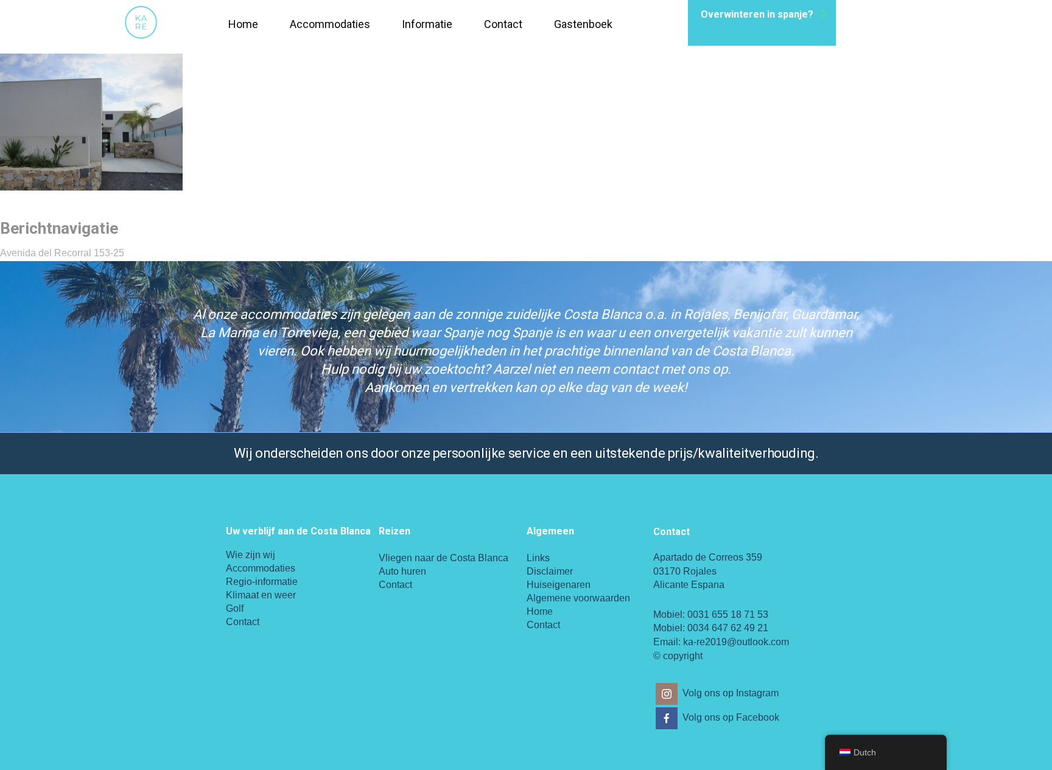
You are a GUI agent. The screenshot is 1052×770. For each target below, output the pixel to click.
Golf (235, 608)
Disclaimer (550, 571)
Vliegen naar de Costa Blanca (443, 558)
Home (243, 24)
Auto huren (402, 571)
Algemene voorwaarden (578, 598)
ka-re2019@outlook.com (736, 642)
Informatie (427, 24)
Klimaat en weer (261, 595)
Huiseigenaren (559, 584)
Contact (503, 24)
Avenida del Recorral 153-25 (62, 253)
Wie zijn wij (250, 555)
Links (538, 558)
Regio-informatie (262, 581)
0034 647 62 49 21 (727, 628)
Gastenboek (583, 24)
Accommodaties (330, 24)
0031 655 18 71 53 (727, 614)
